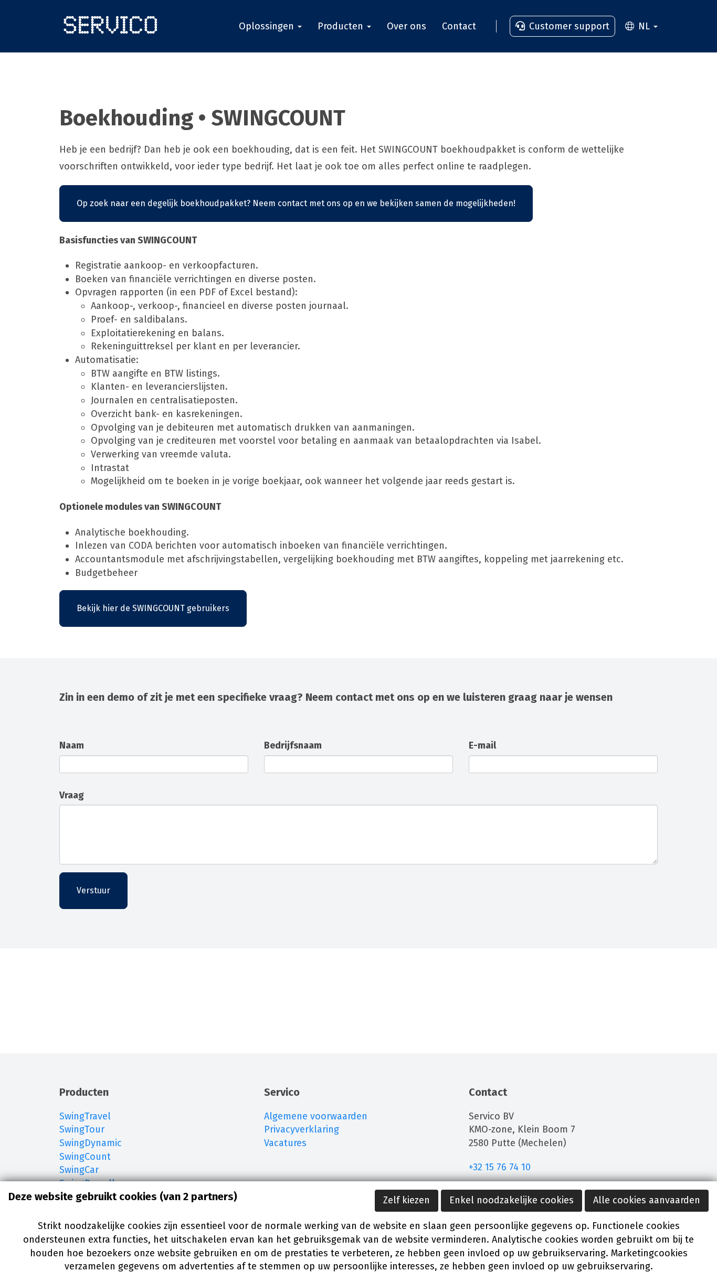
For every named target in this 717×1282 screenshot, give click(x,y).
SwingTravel (85, 1116)
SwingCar (79, 1170)
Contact (459, 26)
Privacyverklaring (301, 1129)
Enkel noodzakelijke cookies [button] (511, 1200)
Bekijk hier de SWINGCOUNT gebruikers (153, 608)
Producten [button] (342, 26)
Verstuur (93, 890)
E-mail (482, 745)
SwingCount (85, 1156)
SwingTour (81, 1129)
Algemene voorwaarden (315, 1116)
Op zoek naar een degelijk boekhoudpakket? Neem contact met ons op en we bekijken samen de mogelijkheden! (296, 203)
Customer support (567, 26)
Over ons (406, 26)
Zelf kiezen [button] (406, 1200)
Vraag (71, 795)
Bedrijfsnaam (293, 745)
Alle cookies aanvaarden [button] (646, 1200)
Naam (71, 745)
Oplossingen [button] (268, 26)
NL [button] (644, 26)
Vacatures (285, 1143)
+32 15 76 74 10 (501, 1167)
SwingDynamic (90, 1143)
